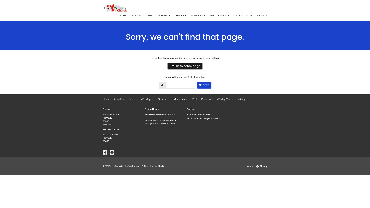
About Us (136, 15)
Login (161, 166)
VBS (212, 15)
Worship (163, 15)
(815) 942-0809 (202, 114)
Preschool (224, 15)
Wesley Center (243, 15)
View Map (107, 124)
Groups (179, 15)
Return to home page (185, 66)
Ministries (197, 15)
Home (123, 15)
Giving (260, 15)
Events (149, 15)
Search (204, 85)
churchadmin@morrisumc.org (208, 118)
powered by (255, 168)
